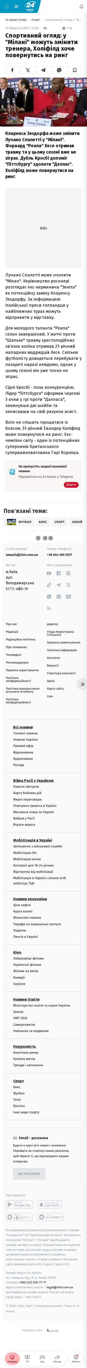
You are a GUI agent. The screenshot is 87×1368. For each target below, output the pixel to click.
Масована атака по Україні (33, 812)
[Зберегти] (74, 70)
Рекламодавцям (17, 662)
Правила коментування (64, 642)
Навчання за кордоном (30, 1031)
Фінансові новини (27, 918)
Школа (18, 1012)
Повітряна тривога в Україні (34, 806)
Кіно (17, 952)
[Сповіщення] (81, 6)
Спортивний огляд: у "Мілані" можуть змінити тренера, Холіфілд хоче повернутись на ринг (63, 19)
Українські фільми (27, 965)
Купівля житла (24, 1059)
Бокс (16, 1087)
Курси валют (22, 911)
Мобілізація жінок (27, 859)
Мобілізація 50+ (25, 853)
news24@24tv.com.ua (22, 555)
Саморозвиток (24, 1025)
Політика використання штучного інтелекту (22, 690)
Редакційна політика (20, 639)
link (49, 573)
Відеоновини (23, 752)
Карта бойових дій (27, 793)
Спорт (36, 19)
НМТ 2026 (20, 1018)
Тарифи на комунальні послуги (37, 924)
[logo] (30, 6)
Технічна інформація (62, 650)
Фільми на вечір (25, 971)
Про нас (11, 624)
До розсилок (29, 1174)
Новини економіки (30, 899)
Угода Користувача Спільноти (60, 633)
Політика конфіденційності (18, 680)
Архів (51, 681)
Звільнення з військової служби (37, 847)
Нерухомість (24, 1046)
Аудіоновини (23, 759)
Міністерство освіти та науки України (41, 1005)
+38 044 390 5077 (59, 555)
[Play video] (43, 101)
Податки (19, 930)
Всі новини (23, 727)
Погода (18, 765)
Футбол (19, 1093)
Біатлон (19, 1106)
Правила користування (22, 670)
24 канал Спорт (16, 19)
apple (51, 1205)
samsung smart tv (51, 1217)
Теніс (17, 1100)
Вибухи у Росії (24, 818)
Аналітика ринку (25, 1053)
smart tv (19, 1217)
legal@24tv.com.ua (60, 1287)
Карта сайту (55, 688)
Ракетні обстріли (26, 787)
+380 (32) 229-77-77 (32, 1282)
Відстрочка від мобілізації (33, 872)
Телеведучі (13, 655)
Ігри (50, 696)
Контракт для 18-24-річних (33, 865)
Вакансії (53, 665)
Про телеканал (16, 647)
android (19, 1205)
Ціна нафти (22, 905)
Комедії (19, 978)
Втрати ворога (24, 825)
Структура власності (61, 673)
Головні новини (25, 733)
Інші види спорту (26, 1112)
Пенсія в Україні (25, 937)
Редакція (12, 631)
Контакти (53, 658)
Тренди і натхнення (28, 1065)
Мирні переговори (27, 799)
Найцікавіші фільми (28, 958)
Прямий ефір (23, 746)
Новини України (25, 740)
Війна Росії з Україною (33, 780)
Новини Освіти (26, 999)
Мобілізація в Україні (32, 840)
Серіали (19, 984)
